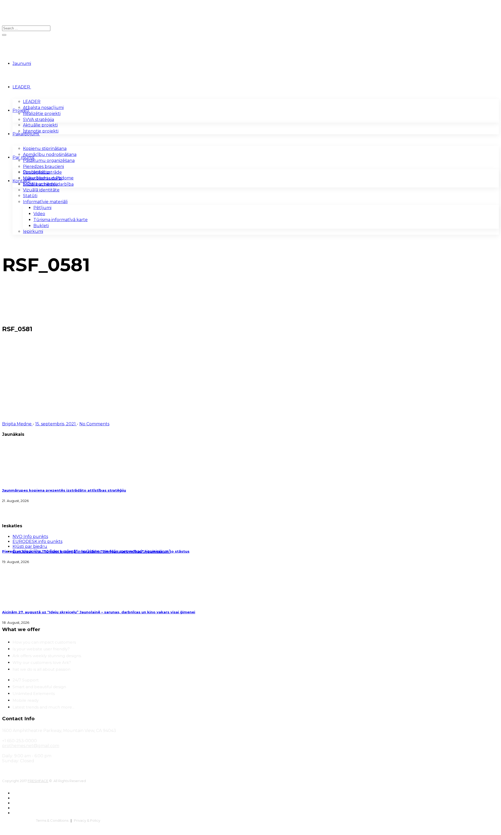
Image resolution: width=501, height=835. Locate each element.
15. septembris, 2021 (56, 423)
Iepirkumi (33, 231)
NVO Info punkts (30, 536)
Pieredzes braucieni (43, 166)
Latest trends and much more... (43, 707)
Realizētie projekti (42, 113)
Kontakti (21, 180)
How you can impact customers (44, 642)
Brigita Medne (17, 423)
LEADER (21, 86)
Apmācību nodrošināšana (49, 154)
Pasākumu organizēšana (49, 160)
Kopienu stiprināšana (45, 148)
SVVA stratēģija (38, 119)
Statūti (30, 195)
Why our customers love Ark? (42, 662)
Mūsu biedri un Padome (48, 178)
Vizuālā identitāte (41, 189)
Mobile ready (26, 700)
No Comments (94, 423)
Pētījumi (42, 207)
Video (39, 213)
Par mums (23, 157)
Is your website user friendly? (41, 648)
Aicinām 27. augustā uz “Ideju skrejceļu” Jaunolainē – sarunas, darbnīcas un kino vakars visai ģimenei (98, 612)
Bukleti (41, 225)
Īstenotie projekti (40, 131)
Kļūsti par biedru (40, 183)
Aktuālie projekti (40, 125)
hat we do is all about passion (41, 669)
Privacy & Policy (87, 820)
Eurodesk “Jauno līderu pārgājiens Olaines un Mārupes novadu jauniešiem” (91, 551)
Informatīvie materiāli (45, 201)
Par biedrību (36, 172)
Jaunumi (22, 63)
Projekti (21, 110)
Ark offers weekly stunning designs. (47, 655)
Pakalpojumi (26, 133)
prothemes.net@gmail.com (30, 745)
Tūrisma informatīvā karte (60, 219)
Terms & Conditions (52, 820)
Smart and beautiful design (39, 686)
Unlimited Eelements (34, 693)
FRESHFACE (38, 781)
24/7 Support (26, 679)
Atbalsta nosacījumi (43, 107)
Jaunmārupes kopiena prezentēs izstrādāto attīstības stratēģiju (64, 490)
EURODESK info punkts (37, 541)
